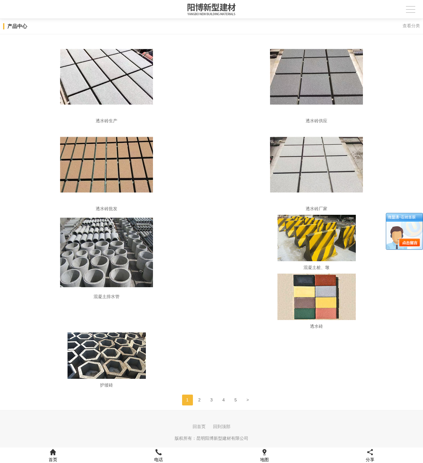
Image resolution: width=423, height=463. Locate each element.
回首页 (199, 426)
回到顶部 (221, 426)
